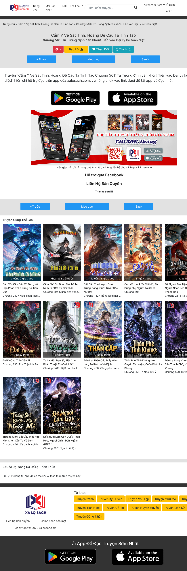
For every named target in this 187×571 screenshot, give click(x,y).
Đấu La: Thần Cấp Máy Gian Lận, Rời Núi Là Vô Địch (100, 362)
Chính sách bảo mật (53, 521)
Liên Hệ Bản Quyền (104, 183)
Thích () (124, 49)
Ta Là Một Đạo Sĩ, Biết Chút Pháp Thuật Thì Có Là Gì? (60, 362)
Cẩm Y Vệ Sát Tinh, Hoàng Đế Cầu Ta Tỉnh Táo (93, 35)
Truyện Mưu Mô (165, 499)
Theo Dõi (102, 49)
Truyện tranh (85, 499)
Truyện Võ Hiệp (138, 499)
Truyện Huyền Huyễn (144, 508)
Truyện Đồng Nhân (89, 516)
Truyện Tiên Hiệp (88, 508)
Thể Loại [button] (75, 5)
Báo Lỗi (74, 49)
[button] (153, 4)
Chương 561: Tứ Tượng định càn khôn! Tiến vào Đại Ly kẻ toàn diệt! (94, 40)
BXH (64, 5)
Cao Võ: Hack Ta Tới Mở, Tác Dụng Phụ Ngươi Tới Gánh (141, 286)
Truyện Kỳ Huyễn (110, 499)
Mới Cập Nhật (53, 7)
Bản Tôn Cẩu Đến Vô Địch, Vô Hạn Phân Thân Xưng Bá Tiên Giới (20, 288)
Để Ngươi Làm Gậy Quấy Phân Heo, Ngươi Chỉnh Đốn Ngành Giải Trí (61, 440)
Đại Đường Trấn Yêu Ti (16, 360)
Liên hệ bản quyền (18, 521)
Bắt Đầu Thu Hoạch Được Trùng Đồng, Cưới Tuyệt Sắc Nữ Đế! (101, 288)
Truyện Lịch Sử (174, 508)
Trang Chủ (36, 7)
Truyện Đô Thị (115, 508)
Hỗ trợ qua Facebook (104, 175)
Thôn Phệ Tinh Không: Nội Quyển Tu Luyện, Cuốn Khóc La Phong (143, 364)
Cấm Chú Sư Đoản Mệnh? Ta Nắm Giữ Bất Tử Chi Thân (60, 286)
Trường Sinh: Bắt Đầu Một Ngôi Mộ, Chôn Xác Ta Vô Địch (21, 438)
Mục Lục (93, 59)
